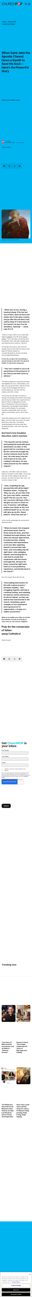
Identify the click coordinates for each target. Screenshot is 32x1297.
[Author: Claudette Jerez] (4, 1082)
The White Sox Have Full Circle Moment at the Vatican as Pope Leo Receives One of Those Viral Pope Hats (8, 1111)
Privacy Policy (16, 1282)
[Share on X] (14, 166)
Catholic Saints (12, 21)
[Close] (30, 1274)
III (22, 343)
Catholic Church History (8, 24)
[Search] (26, 3)
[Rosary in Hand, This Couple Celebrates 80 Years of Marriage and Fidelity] (23, 1013)
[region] (16, 1284)
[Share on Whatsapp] (9, 166)
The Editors (8, 141)
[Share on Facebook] (4, 166)
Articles (4, 21)
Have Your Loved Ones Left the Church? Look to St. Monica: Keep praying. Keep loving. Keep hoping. (22, 1111)
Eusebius (9, 337)
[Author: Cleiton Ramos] (19, 1019)
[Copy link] (19, 166)
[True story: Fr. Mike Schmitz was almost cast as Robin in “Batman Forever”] (9, 1013)
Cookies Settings (16, 1285)
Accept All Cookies (16, 1294)
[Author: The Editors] (3, 141)
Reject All (16, 1290)
